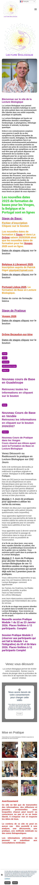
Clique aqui (6, 362)
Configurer (7, 878)
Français (25, 1)
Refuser (15, 882)
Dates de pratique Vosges (9, 366)
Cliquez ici (5, 432)
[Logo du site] (10, 9)
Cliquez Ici (6, 370)
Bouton (4, 405)
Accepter (19, 713)
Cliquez (5, 353)
